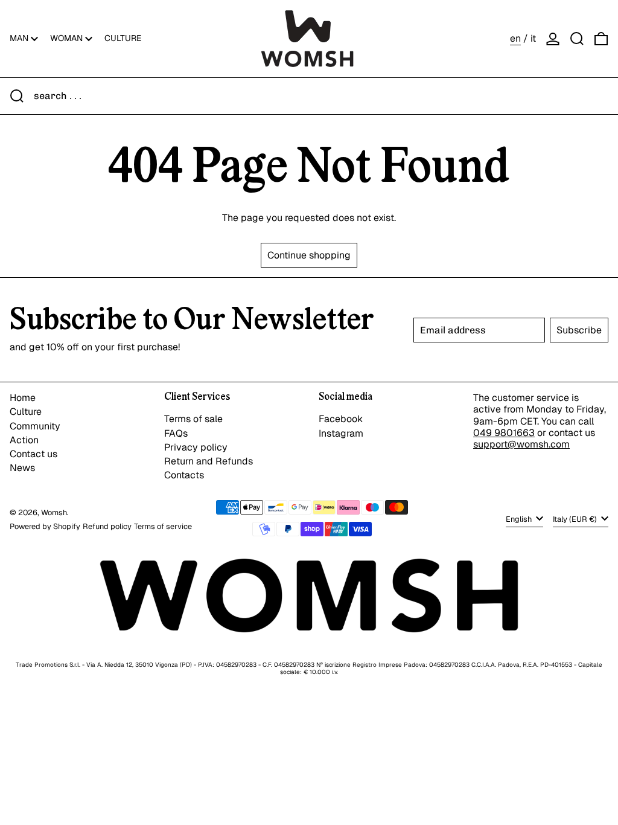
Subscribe (579, 330)
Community (35, 426)
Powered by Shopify (45, 526)
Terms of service (163, 526)
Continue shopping (309, 255)
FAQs (176, 433)
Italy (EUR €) (576, 519)
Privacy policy (196, 447)
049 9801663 (504, 432)
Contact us (33, 454)
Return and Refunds (208, 461)
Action (24, 440)
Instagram (341, 433)
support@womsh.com (521, 444)
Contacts (184, 475)
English (520, 519)
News (22, 467)
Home (23, 397)
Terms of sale (193, 418)
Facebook (341, 419)
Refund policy (107, 526)
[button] (577, 38)
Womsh (54, 512)
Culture (26, 411)
